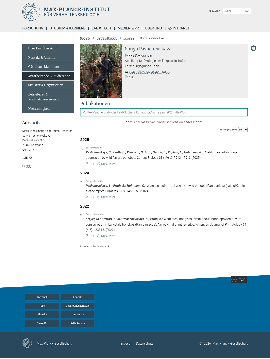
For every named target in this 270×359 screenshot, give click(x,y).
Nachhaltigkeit (39, 109)
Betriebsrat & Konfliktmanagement (43, 97)
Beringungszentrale (78, 305)
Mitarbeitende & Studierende (49, 76)
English (215, 10)
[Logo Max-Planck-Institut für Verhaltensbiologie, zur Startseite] (96, 12)
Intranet (181, 28)
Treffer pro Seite (228, 129)
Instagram (78, 314)
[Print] (254, 48)
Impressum (125, 343)
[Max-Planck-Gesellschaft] (29, 343)
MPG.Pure (108, 164)
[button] (164, 122)
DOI (92, 164)
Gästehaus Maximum (43, 67)
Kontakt (77, 297)
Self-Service (77, 323)
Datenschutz (144, 343)
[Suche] (247, 11)
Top (242, 280)
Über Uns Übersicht (42, 48)
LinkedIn (42, 323)
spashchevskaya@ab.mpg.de (149, 72)
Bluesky (42, 314)
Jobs (42, 305)
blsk (131, 77)
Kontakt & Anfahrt (41, 58)
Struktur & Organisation (45, 85)
